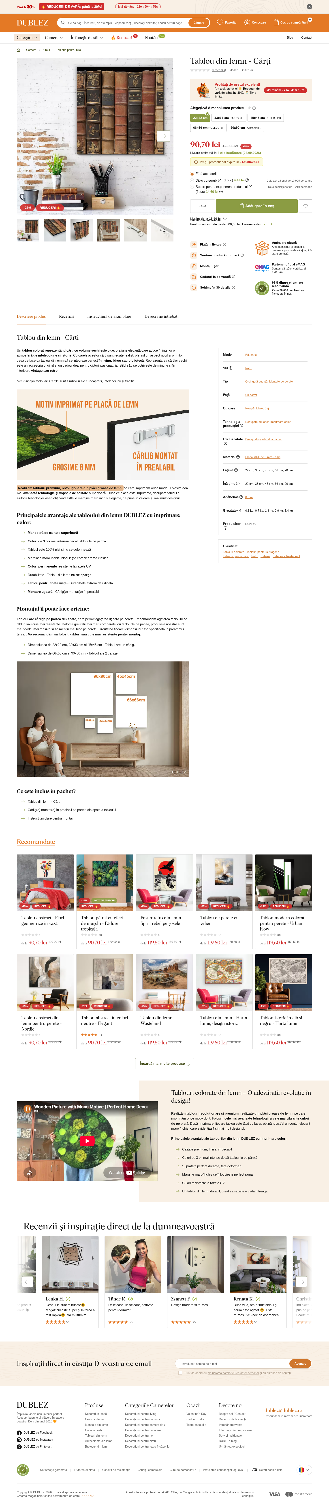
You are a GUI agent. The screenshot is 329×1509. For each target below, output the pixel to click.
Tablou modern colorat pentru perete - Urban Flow (282, 923)
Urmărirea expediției (232, 1446)
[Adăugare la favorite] (305, 206)
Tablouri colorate (233, 552)
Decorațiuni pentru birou (140, 1441)
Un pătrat (251, 395)
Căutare (199, 22)
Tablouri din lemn (96, 1435)
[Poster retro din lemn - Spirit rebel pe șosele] (164, 883)
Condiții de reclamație (116, 1470)
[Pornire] (18, 50)
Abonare (300, 1363)
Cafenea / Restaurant (286, 556)
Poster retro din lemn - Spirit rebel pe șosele (162, 920)
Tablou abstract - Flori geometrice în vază (42, 920)
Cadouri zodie (195, 1419)
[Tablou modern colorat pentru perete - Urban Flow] (283, 883)
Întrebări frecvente (230, 1424)
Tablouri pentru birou (236, 556)
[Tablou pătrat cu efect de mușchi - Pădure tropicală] (105, 883)
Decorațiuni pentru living (140, 1414)
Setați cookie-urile (270, 1470)
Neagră (249, 408)
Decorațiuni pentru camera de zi (145, 1424)
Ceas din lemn (94, 1419)
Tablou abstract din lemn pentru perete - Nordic (41, 1023)
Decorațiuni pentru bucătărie (143, 1430)
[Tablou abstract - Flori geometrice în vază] (45, 883)
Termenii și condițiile (247, 1494)
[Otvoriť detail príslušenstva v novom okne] (219, 180)
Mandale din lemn (96, 1424)
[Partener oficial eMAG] (262, 268)
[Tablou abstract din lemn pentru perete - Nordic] (45, 982)
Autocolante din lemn (98, 1441)
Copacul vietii (94, 1430)
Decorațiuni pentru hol (139, 1435)
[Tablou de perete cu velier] (224, 883)
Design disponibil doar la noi (263, 439)
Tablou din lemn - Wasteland (158, 1020)
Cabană (265, 556)
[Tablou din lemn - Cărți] (28, 230)
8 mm (249, 497)
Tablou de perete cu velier (219, 920)
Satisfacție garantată (53, 1470)
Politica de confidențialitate (218, 1492)
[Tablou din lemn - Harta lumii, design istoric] (224, 982)
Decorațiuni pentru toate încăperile (147, 1446)
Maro (259, 408)
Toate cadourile (196, 1424)
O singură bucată (256, 381)
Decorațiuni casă (96, 1414)
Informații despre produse (235, 1430)
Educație (251, 355)
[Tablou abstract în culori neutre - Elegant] (105, 982)
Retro (248, 368)
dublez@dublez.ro (283, 1410)
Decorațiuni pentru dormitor (142, 1419)
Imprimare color (280, 422)
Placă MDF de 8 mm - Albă (262, 457)
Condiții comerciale (150, 1470)
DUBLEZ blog (228, 1441)
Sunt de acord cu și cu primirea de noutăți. (238, 1373)
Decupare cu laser (257, 422)
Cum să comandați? (183, 1470)
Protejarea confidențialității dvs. (223, 1470)
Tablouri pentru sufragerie (262, 552)
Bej (267, 408)
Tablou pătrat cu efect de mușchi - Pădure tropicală (102, 923)
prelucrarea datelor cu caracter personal (233, 1373)
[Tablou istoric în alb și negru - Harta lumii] (283, 982)
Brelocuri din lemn (96, 1446)
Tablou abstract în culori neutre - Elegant (104, 1020)
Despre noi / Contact (232, 1414)
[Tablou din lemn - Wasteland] (164, 982)
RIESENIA (87, 1496)
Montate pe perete (281, 381)
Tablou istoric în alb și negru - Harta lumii (281, 1020)
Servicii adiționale (230, 1435)
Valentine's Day (196, 1414)
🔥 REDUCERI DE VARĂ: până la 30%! (71, 7)
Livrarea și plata (84, 1470)
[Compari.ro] (23, 1469)
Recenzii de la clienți (232, 1419)
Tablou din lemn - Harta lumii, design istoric (223, 1020)
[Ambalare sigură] (262, 248)
